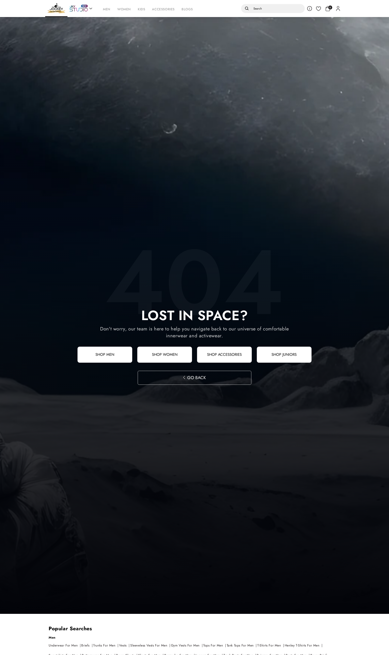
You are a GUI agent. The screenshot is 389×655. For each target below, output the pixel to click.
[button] (107, 8)
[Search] (246, 8)
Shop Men (104, 354)
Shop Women (164, 354)
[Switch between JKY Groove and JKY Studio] (80, 8)
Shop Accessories (224, 354)
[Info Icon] (309, 8)
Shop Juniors (284, 354)
